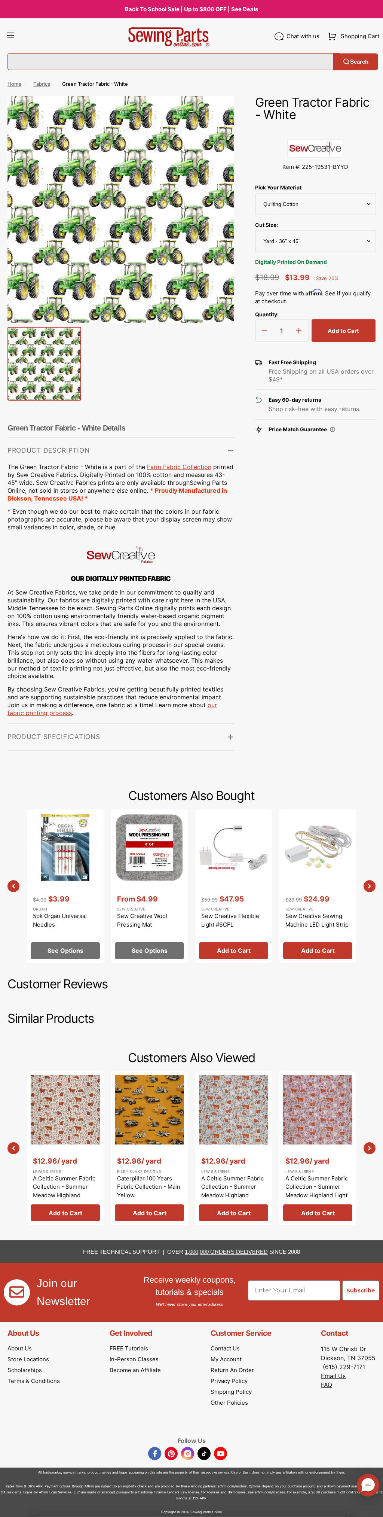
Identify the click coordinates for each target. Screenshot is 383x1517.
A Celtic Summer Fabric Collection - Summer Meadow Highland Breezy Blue (232, 1191)
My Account (226, 1359)
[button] (10, 36)
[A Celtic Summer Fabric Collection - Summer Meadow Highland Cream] (65, 1148)
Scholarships (24, 1370)
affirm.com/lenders (232, 1486)
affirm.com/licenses (270, 1492)
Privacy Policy (229, 1380)
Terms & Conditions (33, 1380)
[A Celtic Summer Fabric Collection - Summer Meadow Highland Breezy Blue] (233, 1148)
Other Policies (229, 1402)
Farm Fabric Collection (179, 467)
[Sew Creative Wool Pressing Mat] (149, 886)
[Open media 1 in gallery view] (217, 113)
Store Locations (28, 1359)
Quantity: (267, 314)
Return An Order (232, 1370)
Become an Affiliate (135, 1370)
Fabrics (41, 84)
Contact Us (225, 1348)
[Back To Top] (371, 1505)
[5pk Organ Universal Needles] (65, 886)
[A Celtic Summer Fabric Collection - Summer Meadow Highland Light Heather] (317, 1148)
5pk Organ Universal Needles (60, 920)
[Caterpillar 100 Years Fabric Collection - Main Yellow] (149, 1148)
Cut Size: (266, 225)
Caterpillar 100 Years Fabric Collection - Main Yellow (148, 1187)
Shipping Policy (231, 1391)
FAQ (326, 1385)
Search (359, 61)
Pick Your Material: (279, 187)
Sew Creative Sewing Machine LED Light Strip (317, 920)
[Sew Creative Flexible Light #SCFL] (233, 886)
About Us (19, 1348)
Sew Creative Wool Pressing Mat (142, 920)
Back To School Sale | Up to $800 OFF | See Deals (191, 9)
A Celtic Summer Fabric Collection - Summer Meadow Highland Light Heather (316, 1191)
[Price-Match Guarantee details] (332, 429)
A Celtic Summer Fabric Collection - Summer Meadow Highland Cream (64, 1191)
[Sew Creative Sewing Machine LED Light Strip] (317, 886)
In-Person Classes (134, 1359)
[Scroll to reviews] (315, 131)
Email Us (333, 1376)
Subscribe (360, 1290)
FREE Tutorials (129, 1348)
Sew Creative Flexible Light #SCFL (230, 920)
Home (14, 84)
